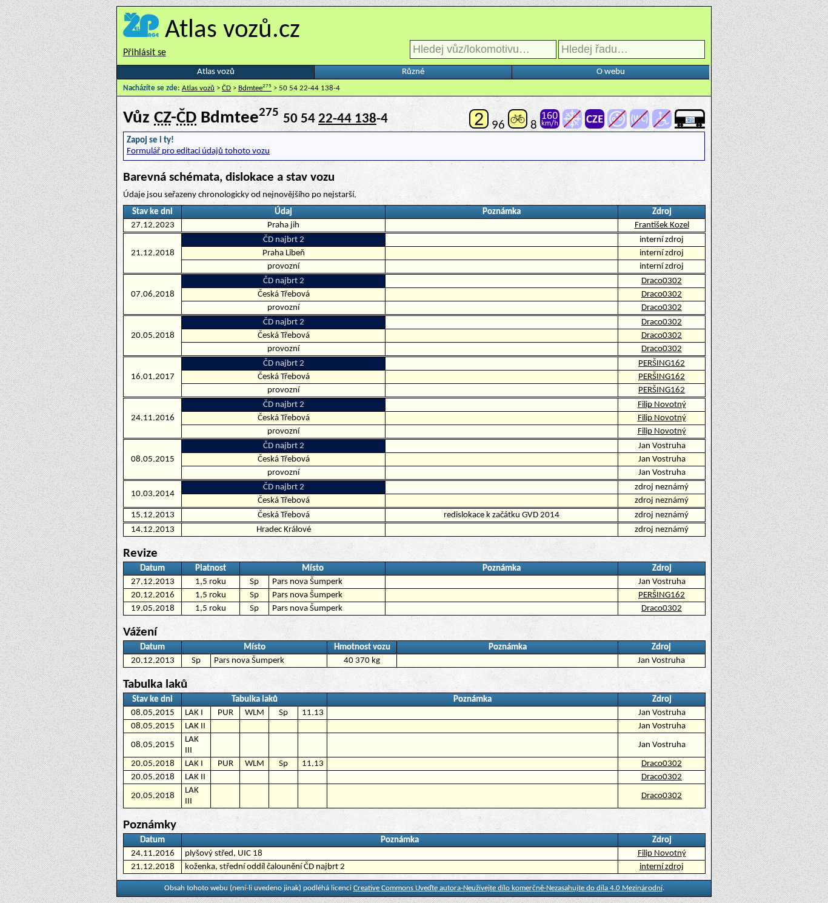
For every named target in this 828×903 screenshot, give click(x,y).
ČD (226, 88)
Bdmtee (255, 88)
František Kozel (662, 225)
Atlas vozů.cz (232, 31)
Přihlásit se (144, 53)
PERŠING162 (661, 363)
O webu (610, 71)
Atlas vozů (216, 71)
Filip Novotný (662, 404)
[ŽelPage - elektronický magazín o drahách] (141, 31)
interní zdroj (661, 866)
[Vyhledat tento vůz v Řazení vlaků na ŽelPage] (690, 125)
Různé (413, 71)
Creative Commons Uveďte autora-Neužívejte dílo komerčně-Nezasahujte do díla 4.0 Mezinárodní (508, 888)
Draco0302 (661, 281)
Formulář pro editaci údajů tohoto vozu (198, 151)
